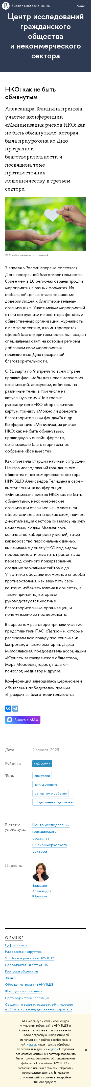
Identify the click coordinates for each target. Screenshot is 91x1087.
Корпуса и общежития (21, 971)
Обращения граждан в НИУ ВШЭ (29, 984)
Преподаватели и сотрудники (27, 965)
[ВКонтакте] (8, 709)
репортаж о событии (50, 793)
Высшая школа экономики (31, 5)
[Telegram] (15, 709)
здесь (32, 1045)
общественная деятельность (56, 802)
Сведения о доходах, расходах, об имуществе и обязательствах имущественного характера (39, 1007)
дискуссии (42, 775)
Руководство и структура (23, 951)
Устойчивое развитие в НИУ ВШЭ (29, 958)
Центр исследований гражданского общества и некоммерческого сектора (45, 36)
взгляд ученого (45, 784)
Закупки (10, 978)
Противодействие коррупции (27, 998)
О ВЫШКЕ (14, 937)
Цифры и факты (16, 945)
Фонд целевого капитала (23, 991)
